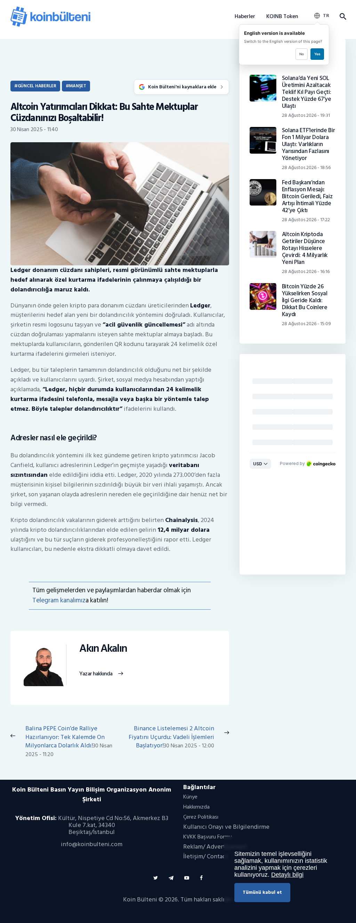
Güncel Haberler (37, 86)
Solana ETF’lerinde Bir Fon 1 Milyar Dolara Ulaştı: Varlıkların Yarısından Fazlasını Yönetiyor (308, 144)
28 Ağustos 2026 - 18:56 (306, 167)
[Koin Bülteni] (50, 9)
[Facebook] (201, 878)
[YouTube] (186, 878)
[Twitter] (155, 878)
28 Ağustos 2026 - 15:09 (306, 324)
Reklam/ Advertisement (215, 847)
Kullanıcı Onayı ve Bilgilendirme (226, 827)
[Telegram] (171, 878)
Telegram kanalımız (59, 600)
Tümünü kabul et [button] (262, 892)
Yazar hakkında (95, 674)
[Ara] (342, 17)
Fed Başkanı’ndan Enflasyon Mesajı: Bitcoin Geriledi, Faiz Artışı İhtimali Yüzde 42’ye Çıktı (307, 196)
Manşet (77, 86)
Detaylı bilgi (287, 874)
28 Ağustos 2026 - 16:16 (306, 271)
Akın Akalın (103, 649)
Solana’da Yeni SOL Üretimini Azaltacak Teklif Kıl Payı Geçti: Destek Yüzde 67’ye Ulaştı (306, 92)
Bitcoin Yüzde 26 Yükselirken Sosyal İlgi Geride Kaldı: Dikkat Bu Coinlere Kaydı (304, 300)
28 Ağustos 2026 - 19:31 (306, 115)
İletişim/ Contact (205, 856)
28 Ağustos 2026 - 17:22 (306, 220)
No (301, 54)
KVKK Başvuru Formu (207, 836)
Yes (317, 54)
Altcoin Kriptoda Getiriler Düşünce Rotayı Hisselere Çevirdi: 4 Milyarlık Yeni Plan (304, 248)
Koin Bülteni (140, 899)
